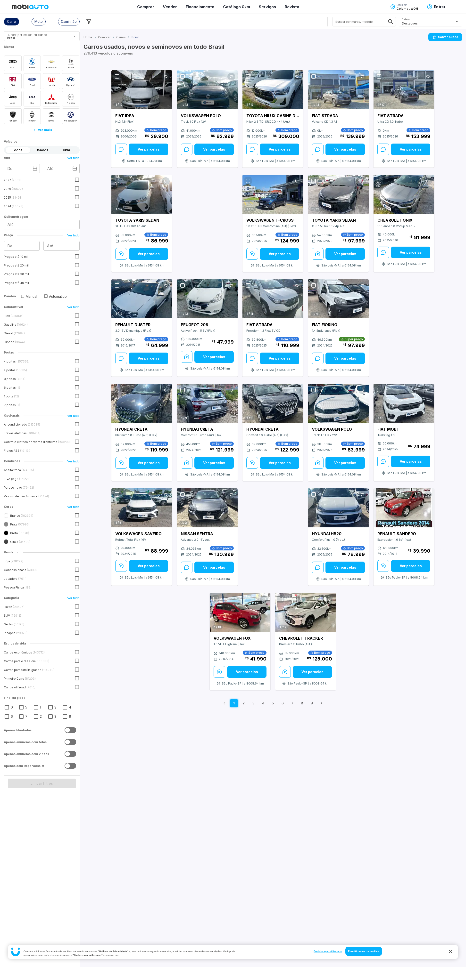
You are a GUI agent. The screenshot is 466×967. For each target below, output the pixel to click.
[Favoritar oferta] (166, 77)
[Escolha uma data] (35, 168)
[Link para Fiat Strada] (338, 89)
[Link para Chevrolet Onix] (404, 194)
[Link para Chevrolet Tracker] (305, 612)
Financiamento (200, 6)
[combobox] (36, 37)
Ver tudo (73, 158)
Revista (292, 6)
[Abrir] (74, 36)
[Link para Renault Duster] (141, 299)
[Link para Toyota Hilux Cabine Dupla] (272, 89)
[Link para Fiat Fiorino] (338, 299)
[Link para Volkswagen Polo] (207, 89)
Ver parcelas (149, 149)
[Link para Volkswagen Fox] (240, 612)
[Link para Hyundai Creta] (141, 403)
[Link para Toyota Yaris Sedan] (141, 194)
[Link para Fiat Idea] (141, 89)
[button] (11, 21)
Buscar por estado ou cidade (27, 35)
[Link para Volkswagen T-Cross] (272, 194)
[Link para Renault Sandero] (404, 507)
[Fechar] (450, 951)
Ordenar (406, 19)
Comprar (145, 6)
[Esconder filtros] (88, 21)
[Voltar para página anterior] (224, 703)
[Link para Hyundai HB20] (338, 508)
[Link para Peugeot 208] (207, 299)
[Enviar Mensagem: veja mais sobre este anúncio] (121, 149)
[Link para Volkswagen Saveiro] (141, 508)
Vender (170, 6)
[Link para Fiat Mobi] (404, 403)
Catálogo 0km (236, 6)
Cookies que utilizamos (328, 951)
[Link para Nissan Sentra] (207, 508)
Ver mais (45, 130)
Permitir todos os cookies (363, 951)
